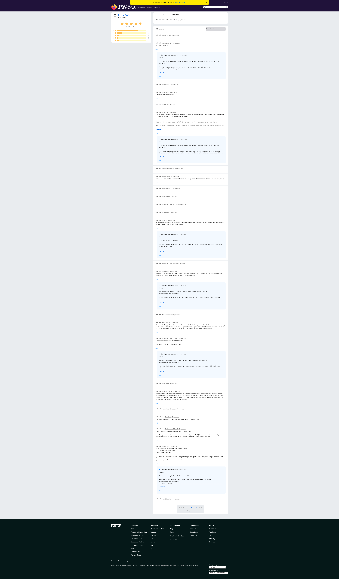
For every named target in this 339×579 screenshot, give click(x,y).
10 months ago (175, 176)
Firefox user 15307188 (171, 19)
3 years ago (173, 271)
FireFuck (167, 176)
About (133, 529)
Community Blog (137, 545)
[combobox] (215, 7)
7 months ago (171, 104)
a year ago (174, 196)
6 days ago (175, 35)
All (151, 548)
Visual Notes (168, 391)
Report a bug (136, 552)
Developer (193, 535)
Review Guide (136, 555)
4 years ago (182, 338)
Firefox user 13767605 (172, 204)
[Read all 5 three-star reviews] (131, 35)
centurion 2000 (169, 168)
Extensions (141, 7)
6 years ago (173, 446)
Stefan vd (123, 17)
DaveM (167, 383)
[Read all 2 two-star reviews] (131, 38)
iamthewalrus (169, 314)
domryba (167, 188)
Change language (214, 565)
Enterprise (173, 539)
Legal (127, 561)
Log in (226, 2)
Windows (154, 532)
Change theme (213, 570)
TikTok (211, 535)
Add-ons (134, 525)
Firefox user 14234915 (171, 338)
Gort (166, 112)
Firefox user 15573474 (172, 429)
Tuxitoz (167, 271)
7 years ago (182, 19)
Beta (172, 532)
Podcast (212, 542)
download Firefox (180, 2)
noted (128, 565)
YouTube (212, 532)
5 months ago (174, 92)
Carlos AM (168, 43)
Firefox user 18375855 (172, 263)
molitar (167, 446)
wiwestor (167, 212)
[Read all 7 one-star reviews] (131, 40)
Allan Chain (168, 417)
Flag (157, 49)
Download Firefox (157, 529)
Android (153, 542)
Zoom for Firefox (124, 15)
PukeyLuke (168, 322)
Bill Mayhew (168, 499)
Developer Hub (136, 539)
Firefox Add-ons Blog (139, 532)
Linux (152, 545)
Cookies (120, 561)
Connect (193, 529)
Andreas (167, 196)
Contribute (194, 532)
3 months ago (176, 43)
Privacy (113, 561)
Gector (167, 92)
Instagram (213, 529)
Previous (181, 507)
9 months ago (172, 112)
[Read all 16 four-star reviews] (131, 33)
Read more (162, 72)
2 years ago (171, 220)
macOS (153, 535)
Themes (149, 7)
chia (166, 220)
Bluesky (212, 539)
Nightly (172, 529)
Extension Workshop (138, 535)
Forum (133, 548)
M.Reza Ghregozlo (170, 409)
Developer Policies (138, 542)
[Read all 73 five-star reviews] (131, 30)
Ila (165, 104)
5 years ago (176, 391)
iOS (152, 539)
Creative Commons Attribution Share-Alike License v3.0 (171, 565)
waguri (167, 84)
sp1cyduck (168, 35)
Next (200, 507)
